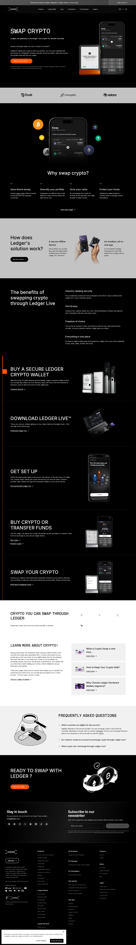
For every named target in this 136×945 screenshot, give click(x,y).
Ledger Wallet (52, 9)
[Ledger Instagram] (19, 824)
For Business (71, 9)
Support (95, 9)
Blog (101, 876)
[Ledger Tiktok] (41, 824)
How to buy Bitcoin (73, 890)
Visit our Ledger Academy (19, 679)
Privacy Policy (104, 892)
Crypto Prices (41, 927)
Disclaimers (103, 898)
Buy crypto (14, 540)
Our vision (102, 867)
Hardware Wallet (42, 857)
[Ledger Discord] (46, 824)
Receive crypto (15, 544)
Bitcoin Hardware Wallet (75, 893)
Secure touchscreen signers (45, 855)
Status (70, 918)
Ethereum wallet (42, 897)
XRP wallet (40, 905)
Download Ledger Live (18, 431)
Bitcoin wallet (41, 894)
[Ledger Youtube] (30, 824)
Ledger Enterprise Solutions (76, 855)
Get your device (18, 259)
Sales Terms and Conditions (108, 889)
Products (41, 9)
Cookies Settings (41, 940)
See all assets (41, 914)
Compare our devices (43, 872)
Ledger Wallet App (42, 884)
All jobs (102, 857)
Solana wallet (41, 900)
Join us (102, 855)
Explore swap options (20, 61)
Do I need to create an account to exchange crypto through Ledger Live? (93, 740)
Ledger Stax (40, 863)
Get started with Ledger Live (20, 486)
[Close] (63, 932)
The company (104, 873)
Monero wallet (41, 908)
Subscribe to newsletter (116, 826)
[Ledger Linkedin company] (36, 824)
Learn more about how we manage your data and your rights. (108, 832)
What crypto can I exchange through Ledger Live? (83, 746)
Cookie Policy (103, 895)
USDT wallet (41, 911)
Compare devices (16, 389)
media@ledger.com (13, 819)
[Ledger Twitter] (25, 824)
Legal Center (103, 886)
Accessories (41, 878)
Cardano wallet (41, 902)
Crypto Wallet (41, 917)
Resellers (71, 909)
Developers (71, 921)
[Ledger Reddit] (9, 824)
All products (40, 881)
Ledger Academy (104, 870)
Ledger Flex (40, 866)
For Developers (84, 9)
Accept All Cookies (56, 940)
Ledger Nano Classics (43, 869)
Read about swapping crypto (20, 584)
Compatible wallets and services (77, 887)
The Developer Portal (74, 875)
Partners (70, 924)
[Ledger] (13, 9)
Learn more (90, 656)
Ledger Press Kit (73, 912)
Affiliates (70, 915)
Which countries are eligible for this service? (80, 725)
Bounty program (73, 906)
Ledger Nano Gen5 (42, 860)
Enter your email (76, 826)
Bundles (39, 875)
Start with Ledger (67, 210)
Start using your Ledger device (77, 884)
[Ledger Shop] (126, 9)
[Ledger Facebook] (14, 824)
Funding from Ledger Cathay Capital (79, 865)
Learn (62, 9)
